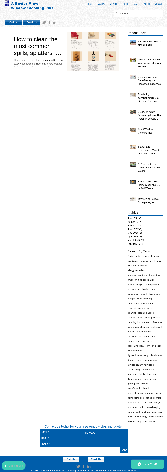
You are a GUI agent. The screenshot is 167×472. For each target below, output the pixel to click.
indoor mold (134, 412)
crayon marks (144, 331)
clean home (147, 303)
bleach (144, 294)
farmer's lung (148, 369)
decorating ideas (136, 346)
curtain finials (134, 336)
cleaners (148, 308)
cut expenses (134, 341)
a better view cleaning (147, 256)
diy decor (156, 346)
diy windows (156, 355)
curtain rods (149, 336)
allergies (142, 265)
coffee (145, 322)
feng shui (132, 374)
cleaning (132, 312)
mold (130, 416)
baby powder (152, 284)
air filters (132, 265)
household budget (152, 402)
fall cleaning (134, 369)
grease (144, 383)
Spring (131, 256)
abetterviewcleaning (138, 261)
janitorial (146, 412)
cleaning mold (135, 317)
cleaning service (152, 317)
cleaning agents (146, 312)
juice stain (157, 412)
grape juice (133, 383)
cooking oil (156, 327)
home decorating (153, 393)
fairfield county (135, 364)
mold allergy (141, 416)
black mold (133, 294)
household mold (136, 407)
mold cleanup (134, 421)
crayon (131, 331)
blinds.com (154, 294)
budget (131, 298)
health (146, 388)
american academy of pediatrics (144, 275)
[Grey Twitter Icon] (44, 22)
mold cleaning (156, 416)
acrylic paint (156, 261)
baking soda (148, 289)
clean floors (133, 303)
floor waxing (149, 379)
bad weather (134, 289)
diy (148, 346)
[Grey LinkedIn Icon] (54, 22)
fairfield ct (149, 364)
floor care (152, 374)
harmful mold (134, 388)
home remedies (136, 397)
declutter (147, 341)
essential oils (150, 360)
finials (142, 374)
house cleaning (153, 397)
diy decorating (135, 350)
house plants (134, 402)
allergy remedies (136, 270)
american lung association (141, 279)
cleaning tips (134, 322)
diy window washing (138, 355)
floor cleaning (134, 379)
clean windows (135, 308)
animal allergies (136, 284)
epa (139, 360)
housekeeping (153, 407)
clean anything (144, 298)
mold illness (149, 421)
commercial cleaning (138, 327)
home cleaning (135, 393)
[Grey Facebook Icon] (49, 22)
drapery (132, 360)
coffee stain (157, 322)
